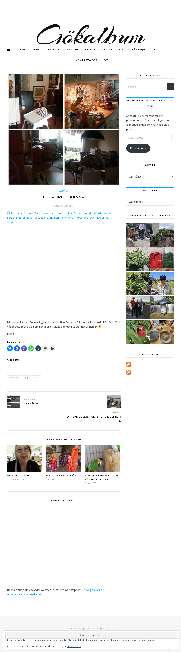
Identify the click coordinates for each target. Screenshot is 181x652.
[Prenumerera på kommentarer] (150, 372)
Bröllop (54, 49)
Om (106, 60)
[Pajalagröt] (162, 332)
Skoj (122, 49)
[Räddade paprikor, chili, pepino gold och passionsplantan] (138, 259)
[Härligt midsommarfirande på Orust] (162, 283)
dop (26, 377)
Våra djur (139, 49)
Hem (22, 49)
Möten (107, 49)
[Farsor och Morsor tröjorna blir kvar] (162, 259)
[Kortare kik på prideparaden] (138, 235)
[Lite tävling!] (13, 401)
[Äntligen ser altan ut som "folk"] (162, 235)
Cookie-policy (74, 646)
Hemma (90, 49)
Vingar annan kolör (61, 475)
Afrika (37, 49)
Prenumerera (138, 148)
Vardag (72, 49)
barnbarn (14, 377)
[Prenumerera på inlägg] (150, 364)
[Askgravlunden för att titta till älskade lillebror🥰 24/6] (162, 307)
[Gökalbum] (90, 22)
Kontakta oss (86, 60)
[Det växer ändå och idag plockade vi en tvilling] (138, 332)
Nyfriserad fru (18, 475)
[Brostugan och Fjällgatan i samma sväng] (138, 307)
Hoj (156, 49)
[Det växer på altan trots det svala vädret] (138, 283)
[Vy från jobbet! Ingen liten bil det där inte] (114, 401)
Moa (36, 377)
